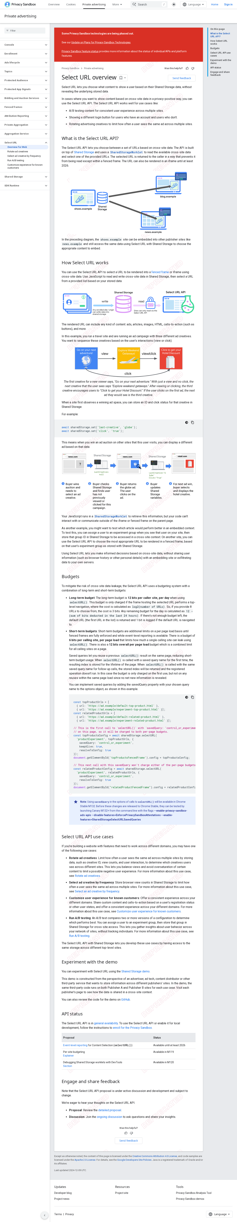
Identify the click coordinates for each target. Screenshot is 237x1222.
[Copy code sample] (193, 422)
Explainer (68, 1055)
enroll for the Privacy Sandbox (132, 1027)
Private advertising (94, 4)
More (115, 4)
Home (214, 4)
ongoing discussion (109, 1117)
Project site (121, 1192)
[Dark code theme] (187, 422)
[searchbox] (24, 31)
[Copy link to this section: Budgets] (83, 577)
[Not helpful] (193, 68)
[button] (22, 45)
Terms (58, 1214)
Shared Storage (84, 152)
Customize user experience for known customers (149, 911)
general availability (106, 1023)
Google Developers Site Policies (134, 1159)
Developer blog (63, 1192)
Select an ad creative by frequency (97, 891)
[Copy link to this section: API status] (86, 1014)
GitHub (125, 999)
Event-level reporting (75, 1045)
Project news (61, 1198)
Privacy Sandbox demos (190, 1198)
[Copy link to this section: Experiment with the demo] (121, 962)
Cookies (71, 4)
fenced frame (160, 272)
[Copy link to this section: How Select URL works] (112, 263)
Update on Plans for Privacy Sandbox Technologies (101, 42)
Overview (54, 4)
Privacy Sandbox (70, 68)
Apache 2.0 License (84, 1159)
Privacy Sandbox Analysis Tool (193, 1192)
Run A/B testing (79, 936)
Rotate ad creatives (87, 876)
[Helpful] (187, 68)
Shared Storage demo (135, 971)
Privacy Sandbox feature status (80, 51)
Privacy (69, 1214)
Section (67, 1066)
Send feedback (182, 78)
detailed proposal (109, 1110)
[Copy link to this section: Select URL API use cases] (117, 837)
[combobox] (149, 4)
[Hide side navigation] (44, 1215)
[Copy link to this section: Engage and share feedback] (123, 1082)
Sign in (228, 4)
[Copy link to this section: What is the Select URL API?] (122, 139)
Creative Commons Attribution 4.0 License (154, 1156)
